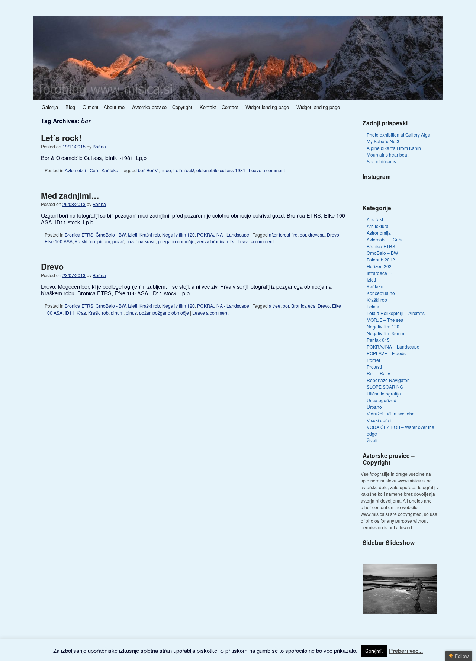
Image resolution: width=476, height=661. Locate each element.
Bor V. (152, 170)
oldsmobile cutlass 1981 (220, 170)
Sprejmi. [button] (374, 650)
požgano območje (176, 241)
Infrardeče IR (380, 273)
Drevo (333, 234)
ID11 (69, 312)
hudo (166, 170)
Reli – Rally (378, 373)
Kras (81, 312)
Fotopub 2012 (381, 259)
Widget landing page (267, 106)
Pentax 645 (378, 340)
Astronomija (379, 233)
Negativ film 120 (178, 234)
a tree (274, 305)
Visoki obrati (379, 420)
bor (141, 170)
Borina (99, 146)
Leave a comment (267, 170)
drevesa (316, 234)
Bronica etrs (303, 305)
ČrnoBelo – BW (382, 253)
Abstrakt (375, 219)
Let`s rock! (183, 170)
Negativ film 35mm (385, 333)
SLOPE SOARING (385, 387)
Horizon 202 (379, 266)
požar (117, 241)
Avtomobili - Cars (82, 170)
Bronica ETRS (79, 234)
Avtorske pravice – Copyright (162, 106)
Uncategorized (381, 400)
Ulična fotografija (384, 393)
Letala (373, 306)
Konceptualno (381, 293)
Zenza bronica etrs (215, 241)
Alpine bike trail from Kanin (394, 148)
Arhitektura (378, 226)
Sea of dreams (381, 161)
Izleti (132, 234)
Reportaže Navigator (388, 380)
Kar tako (110, 170)
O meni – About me (104, 106)
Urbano (374, 407)
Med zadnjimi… (70, 195)
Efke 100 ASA (59, 241)
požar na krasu (141, 241)
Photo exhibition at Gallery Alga (398, 134)
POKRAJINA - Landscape (223, 234)
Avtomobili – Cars (384, 239)
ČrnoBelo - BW (111, 234)
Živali (372, 440)
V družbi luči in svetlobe (391, 413)
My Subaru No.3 (383, 141)
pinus (131, 312)
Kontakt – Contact (219, 106)
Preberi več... (406, 650)
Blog (70, 106)
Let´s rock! (61, 138)
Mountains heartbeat (387, 154)
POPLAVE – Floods (386, 353)
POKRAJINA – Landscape (393, 346)
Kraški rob (149, 234)
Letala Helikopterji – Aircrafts (396, 313)
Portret (373, 360)
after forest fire (283, 234)
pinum (103, 241)
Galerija (50, 106)
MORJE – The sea (385, 320)
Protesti (374, 366)
